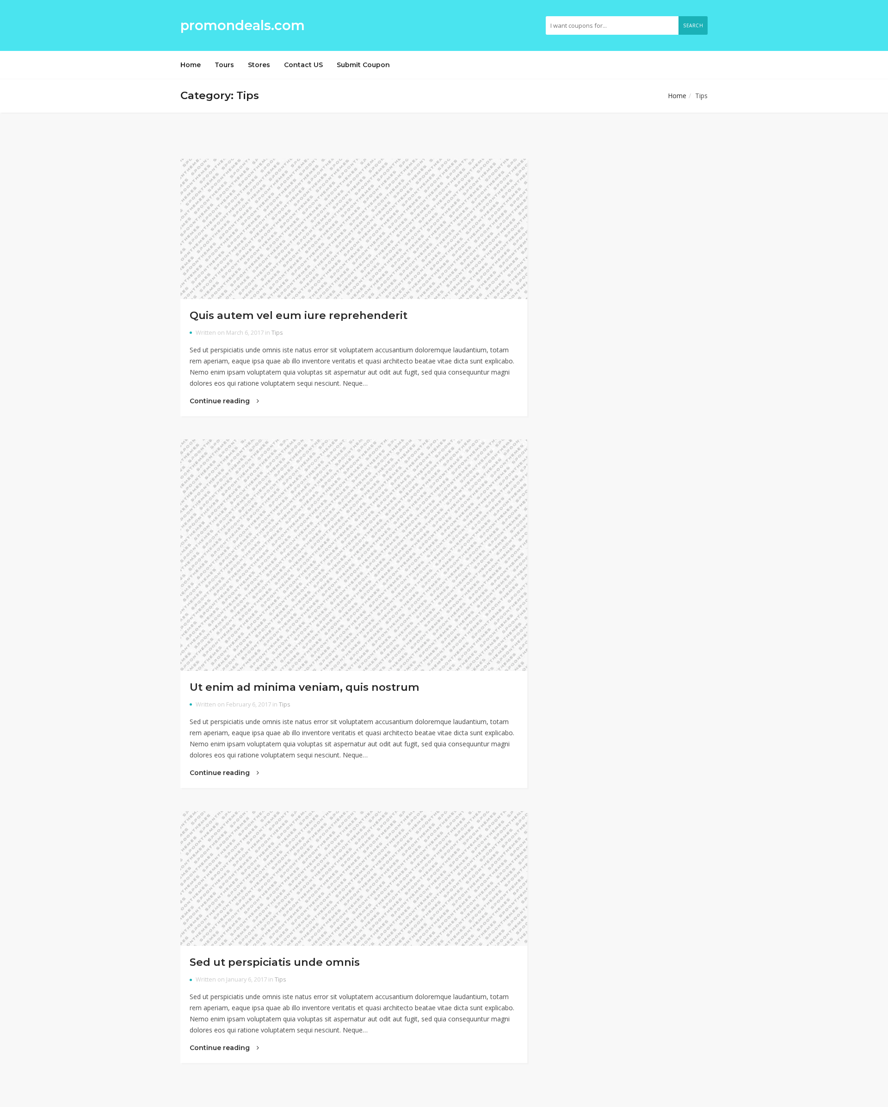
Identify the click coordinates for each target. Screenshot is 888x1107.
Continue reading (221, 401)
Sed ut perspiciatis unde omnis (275, 962)
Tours (224, 65)
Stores (259, 65)
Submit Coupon (363, 65)
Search (693, 25)
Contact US (303, 65)
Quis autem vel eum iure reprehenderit (298, 315)
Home (190, 65)
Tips (277, 333)
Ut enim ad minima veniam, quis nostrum (304, 687)
